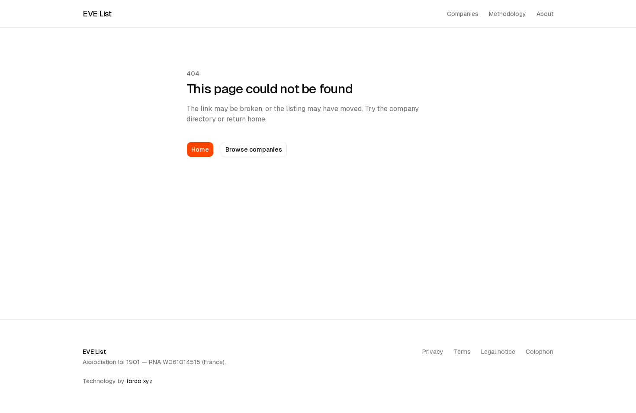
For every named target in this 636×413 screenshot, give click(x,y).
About (544, 14)
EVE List (97, 14)
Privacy (432, 352)
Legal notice (498, 352)
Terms (462, 352)
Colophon (539, 352)
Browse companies (253, 149)
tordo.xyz (139, 381)
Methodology (507, 14)
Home (200, 149)
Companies (463, 14)
